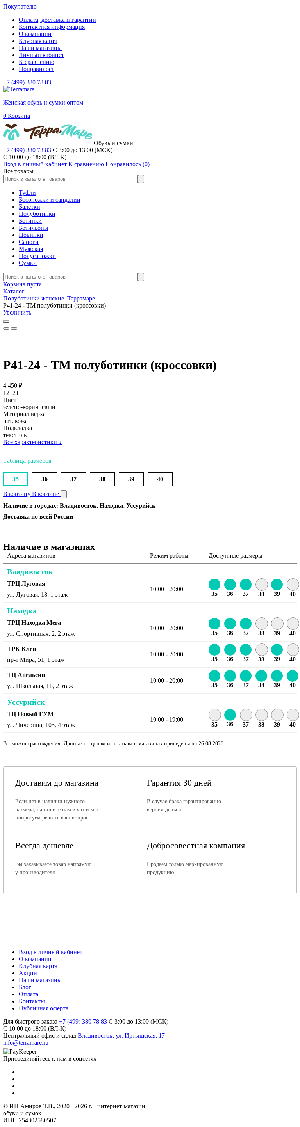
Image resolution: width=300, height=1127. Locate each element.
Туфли (27, 192)
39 (131, 479)
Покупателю (20, 6)
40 (160, 479)
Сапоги (29, 241)
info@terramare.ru (25, 1042)
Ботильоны (33, 227)
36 (44, 479)
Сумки (28, 263)
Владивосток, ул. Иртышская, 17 (121, 1035)
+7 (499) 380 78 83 (27, 82)
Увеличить (17, 312)
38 (102, 479)
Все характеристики (32, 442)
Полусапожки (37, 255)
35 (15, 479)
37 (73, 479)
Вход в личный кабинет (50, 952)
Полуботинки (37, 213)
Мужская (31, 248)
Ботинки (30, 220)
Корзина (16, 115)
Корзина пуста (22, 284)
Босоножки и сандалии (49, 199)
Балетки (29, 206)
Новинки (31, 234)
